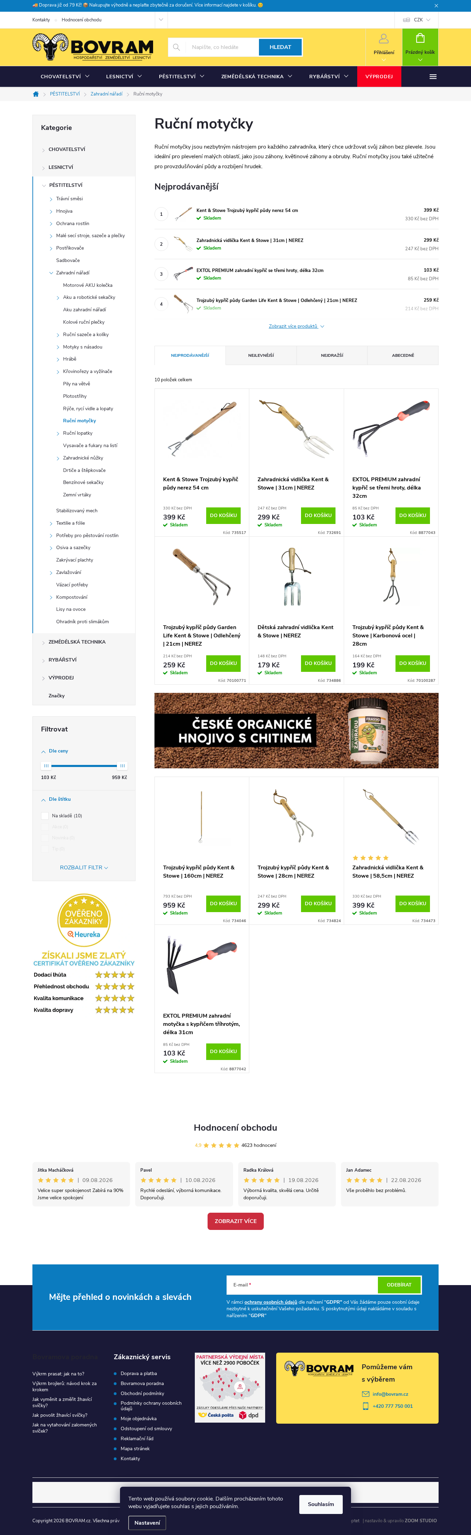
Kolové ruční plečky (83, 322)
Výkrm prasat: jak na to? (58, 1374)
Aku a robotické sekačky (89, 297)
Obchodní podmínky (142, 1393)
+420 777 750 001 (393, 1406)
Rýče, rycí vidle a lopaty (88, 408)
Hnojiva (64, 211)
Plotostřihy (75, 396)
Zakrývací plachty (74, 560)
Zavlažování (68, 572)
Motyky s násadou (82, 347)
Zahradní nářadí (72, 273)
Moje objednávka (139, 1419)
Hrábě (69, 359)
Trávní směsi (69, 198)
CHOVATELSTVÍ (67, 149)
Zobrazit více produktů (294, 327)
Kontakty (41, 20)
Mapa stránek (135, 1449)
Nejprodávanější (190, 355)
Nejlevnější (261, 355)
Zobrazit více (236, 1221)
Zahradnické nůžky (83, 458)
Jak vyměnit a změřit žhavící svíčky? (62, 1402)
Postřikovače (70, 248)
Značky (56, 696)
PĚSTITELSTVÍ (65, 185)
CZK (418, 20)
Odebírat (399, 1285)
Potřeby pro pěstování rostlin (87, 535)
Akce (59, 827)
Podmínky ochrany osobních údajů (151, 1406)
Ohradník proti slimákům (82, 621)
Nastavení (147, 1523)
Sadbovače (68, 260)
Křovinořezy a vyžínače (87, 371)
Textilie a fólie (70, 523)
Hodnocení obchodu (81, 20)
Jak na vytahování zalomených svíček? (64, 1428)
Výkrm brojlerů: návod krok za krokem (64, 1386)
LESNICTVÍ (61, 167)
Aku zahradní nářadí (84, 309)
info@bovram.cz (390, 1394)
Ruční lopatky (77, 433)
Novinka (62, 838)
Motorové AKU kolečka (87, 285)
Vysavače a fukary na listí (90, 445)
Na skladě (66, 816)
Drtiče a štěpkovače (84, 470)
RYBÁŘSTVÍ (63, 660)
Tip (57, 849)
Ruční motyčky (79, 420)
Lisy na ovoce (71, 609)
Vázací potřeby (72, 585)
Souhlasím (321, 1504)
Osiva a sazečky (73, 547)
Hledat (280, 47)
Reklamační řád (137, 1439)
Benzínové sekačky (83, 482)
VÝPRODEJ (61, 678)
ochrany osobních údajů (270, 1302)
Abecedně (403, 355)
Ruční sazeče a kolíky (86, 334)
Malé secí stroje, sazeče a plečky (90, 235)
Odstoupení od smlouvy (146, 1429)
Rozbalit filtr (81, 867)
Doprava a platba (139, 1373)
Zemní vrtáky (77, 495)
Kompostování (71, 597)
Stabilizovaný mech (77, 510)
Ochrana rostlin (72, 223)
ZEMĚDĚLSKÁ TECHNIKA (77, 642)
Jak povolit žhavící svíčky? (59, 1415)
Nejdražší (332, 355)
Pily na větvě (76, 384)
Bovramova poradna (142, 1383)
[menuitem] (65, 77)
